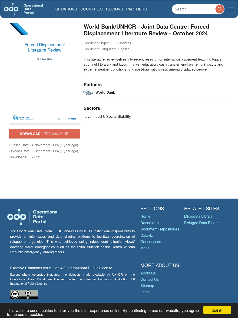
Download (44, 133)
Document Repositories (159, 229)
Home (145, 216)
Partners (136, 9)
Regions (114, 9)
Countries (91, 9)
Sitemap (147, 285)
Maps (144, 247)
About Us (148, 273)
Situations (66, 9)
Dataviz (146, 235)
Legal (145, 291)
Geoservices (150, 241)
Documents (149, 222)
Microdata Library (198, 216)
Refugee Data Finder (201, 222)
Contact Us (149, 279)
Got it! (217, 310)
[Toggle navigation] (231, 9)
